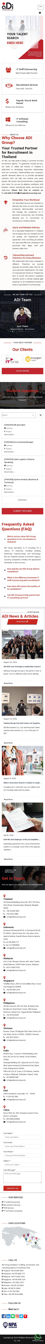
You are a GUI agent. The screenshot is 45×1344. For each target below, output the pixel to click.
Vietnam (7, 1028)
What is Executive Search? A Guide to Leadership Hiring (22, 783)
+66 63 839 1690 (12, 911)
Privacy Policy (38, 1340)
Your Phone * (8, 1151)
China (6, 1110)
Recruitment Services (27, 85)
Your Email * (8, 1142)
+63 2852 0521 (18, 1282)
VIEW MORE (22, 371)
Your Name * (8, 1133)
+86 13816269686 (13, 1119)
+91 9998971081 (12, 1077)
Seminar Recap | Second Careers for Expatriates (22, 723)
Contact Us (12, 1188)
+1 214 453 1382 (12, 1096)
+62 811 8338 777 (12, 942)
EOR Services (9, 1208)
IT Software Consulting (22, 120)
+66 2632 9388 (12, 914)
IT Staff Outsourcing (26, 69)
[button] (8, 331)
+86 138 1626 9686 (15, 1294)
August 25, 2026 (10, 662)
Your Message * (9, 1170)
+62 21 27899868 (12, 945)
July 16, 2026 (9, 835)
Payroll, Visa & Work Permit (26, 102)
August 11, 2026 (10, 778)
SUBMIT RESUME (22, 511)
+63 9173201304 (12, 1015)
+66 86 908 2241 (13, 989)
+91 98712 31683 (14, 1288)
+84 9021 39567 (12, 1037)
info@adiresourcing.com (30, 193)
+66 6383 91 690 (10, 193)
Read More (21, 621)
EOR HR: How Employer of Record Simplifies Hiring (22, 839)
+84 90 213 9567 (17, 1285)
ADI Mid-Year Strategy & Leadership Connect (22, 666)
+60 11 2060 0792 (13, 967)
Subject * (7, 1160)
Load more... (22, 499)
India (6, 1051)
